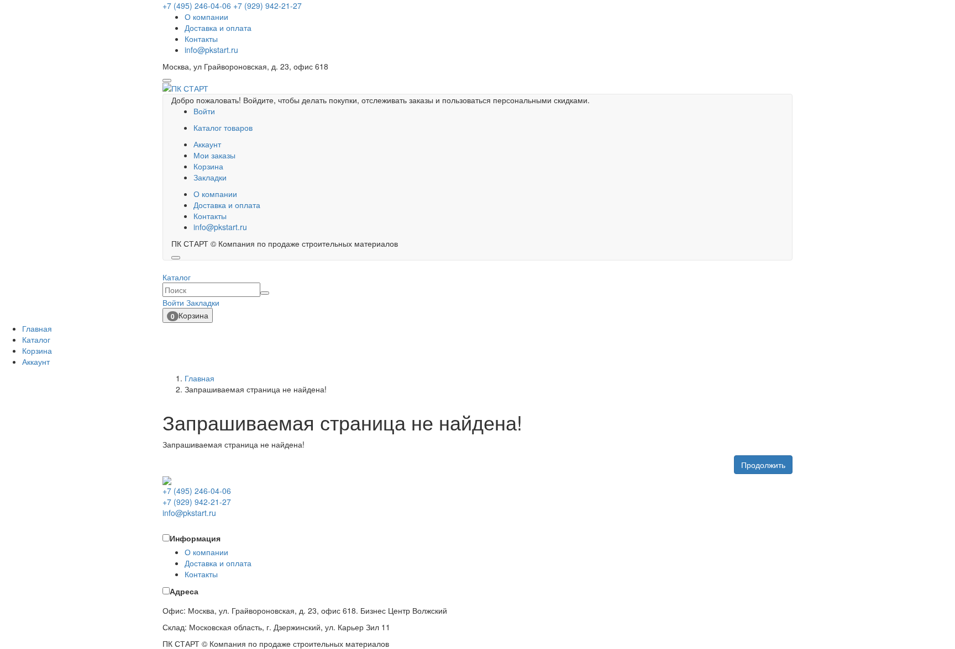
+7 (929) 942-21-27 (267, 5)
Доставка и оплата (218, 27)
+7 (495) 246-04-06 (196, 5)
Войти (204, 110)
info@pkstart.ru (211, 49)
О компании (206, 16)
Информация (195, 538)
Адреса (184, 591)
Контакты (201, 38)
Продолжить (763, 464)
